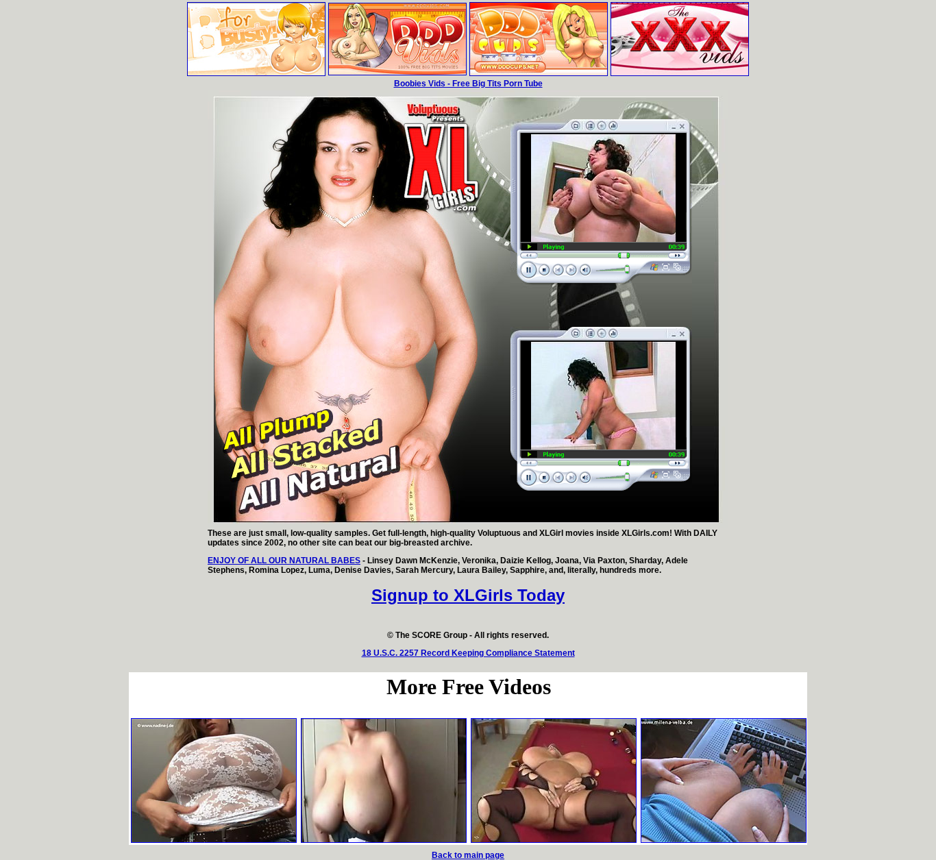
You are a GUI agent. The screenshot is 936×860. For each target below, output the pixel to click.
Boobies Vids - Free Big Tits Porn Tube (468, 83)
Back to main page (468, 855)
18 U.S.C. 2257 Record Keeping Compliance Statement (468, 653)
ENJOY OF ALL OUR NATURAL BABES (284, 560)
